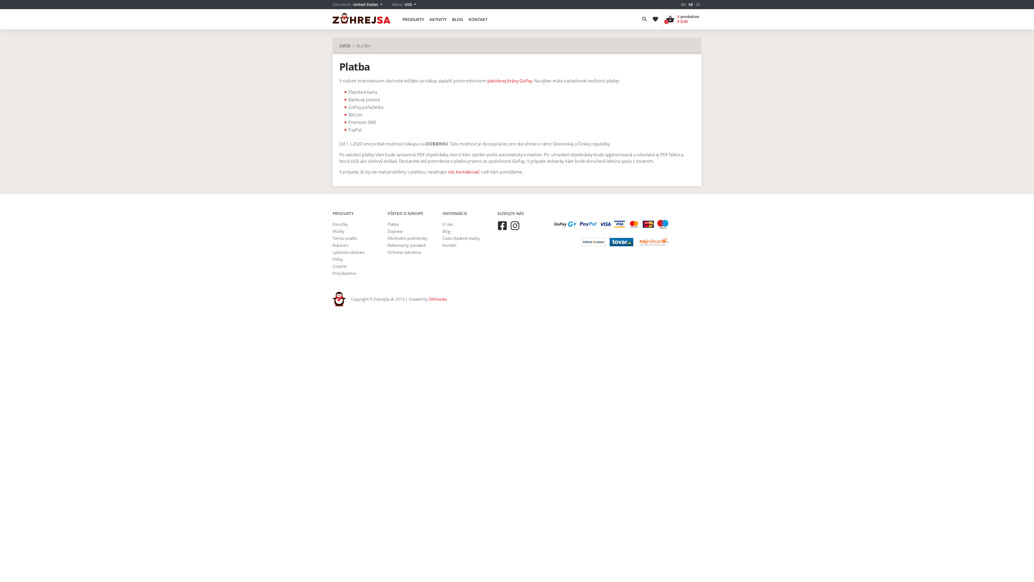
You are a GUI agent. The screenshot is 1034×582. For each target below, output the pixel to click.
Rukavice (340, 245)
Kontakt (478, 19)
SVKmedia (438, 299)
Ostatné (340, 266)
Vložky (338, 231)
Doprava (395, 231)
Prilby (338, 259)
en (683, 4)
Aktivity (438, 19)
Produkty (413, 19)
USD (408, 4)
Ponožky (340, 224)
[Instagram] (515, 226)
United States (366, 4)
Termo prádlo (345, 238)
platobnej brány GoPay (509, 81)
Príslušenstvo (344, 273)
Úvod (345, 45)
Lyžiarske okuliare (349, 252)
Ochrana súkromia (404, 252)
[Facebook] (502, 226)
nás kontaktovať (463, 172)
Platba (393, 224)
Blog (457, 19)
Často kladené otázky (461, 238)
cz (698, 4)
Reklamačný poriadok (406, 245)
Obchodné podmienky (407, 238)
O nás (447, 224)
